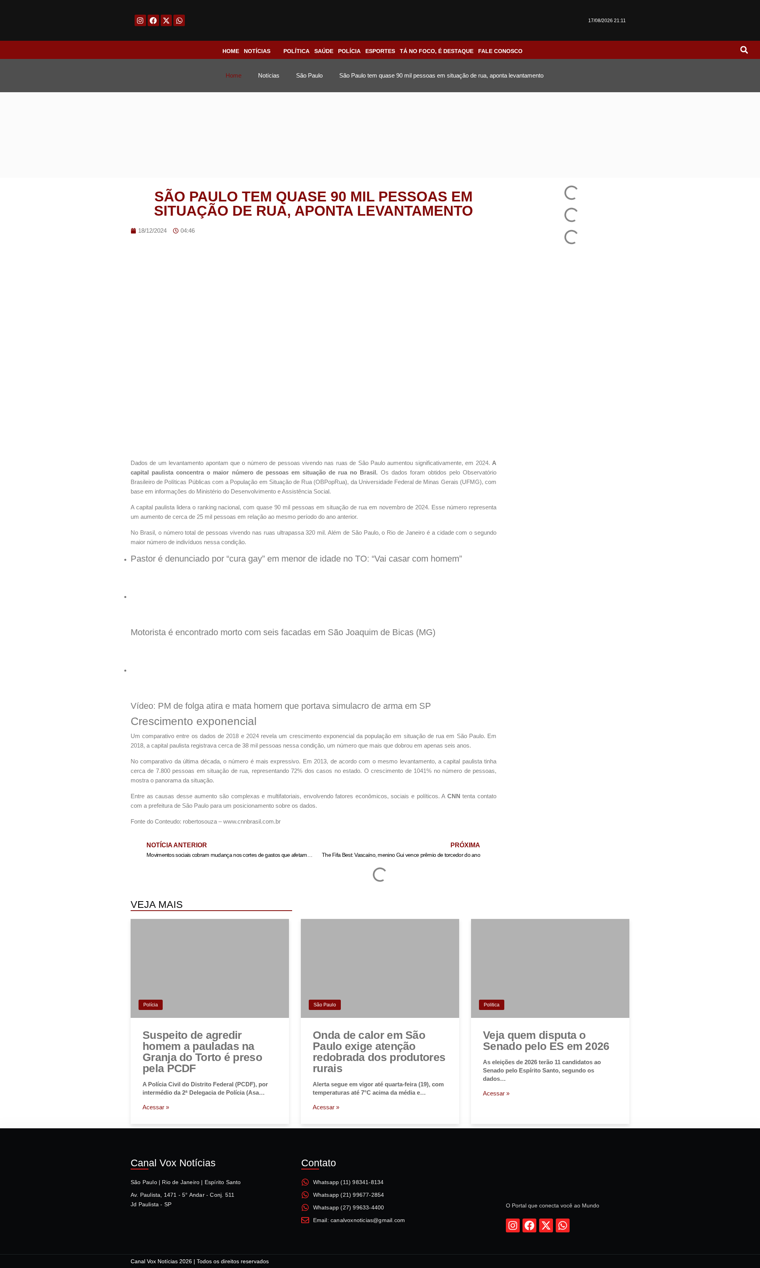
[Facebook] (153, 20)
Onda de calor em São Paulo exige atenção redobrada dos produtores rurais (379, 1051)
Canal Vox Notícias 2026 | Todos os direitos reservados (200, 1261)
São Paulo (325, 1005)
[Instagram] (140, 20)
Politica (492, 1005)
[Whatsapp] (179, 20)
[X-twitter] (166, 20)
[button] (744, 50)
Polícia (150, 1005)
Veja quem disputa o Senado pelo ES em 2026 (546, 1040)
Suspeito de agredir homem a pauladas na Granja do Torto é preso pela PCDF (202, 1051)
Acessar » (155, 1107)
